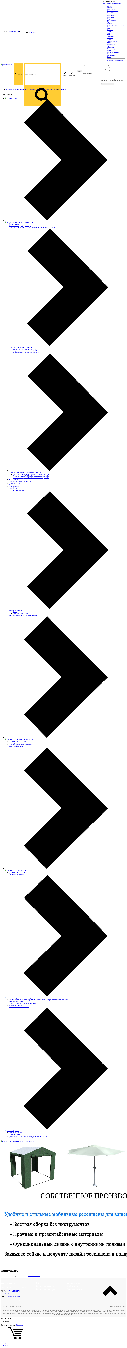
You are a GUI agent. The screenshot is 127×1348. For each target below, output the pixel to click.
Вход (65, 75)
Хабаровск (110, 36)
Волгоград (110, 23)
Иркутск (109, 22)
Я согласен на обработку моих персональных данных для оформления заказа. (112, 80)
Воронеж (110, 30)
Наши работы (49, 89)
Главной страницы (34, 1276)
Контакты (62, 89)
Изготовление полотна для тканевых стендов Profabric (46, 1290)
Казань (109, 27)
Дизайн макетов (72, 1286)
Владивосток (111, 44)
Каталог (20, 74)
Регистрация (71, 75)
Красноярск (110, 15)
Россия (109, 6)
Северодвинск (111, 20)
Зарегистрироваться (107, 84)
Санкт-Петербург (112, 41)
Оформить (19, 1325)
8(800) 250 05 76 (14, 31)
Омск (109, 42)
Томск (109, 31)
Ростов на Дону (112, 49)
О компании (15, 89)
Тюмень (109, 39)
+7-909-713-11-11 (7, 1294)
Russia (109, 57)
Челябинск (110, 12)
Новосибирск (111, 47)
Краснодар (110, 17)
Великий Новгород (113, 52)
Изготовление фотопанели (46, 1286)
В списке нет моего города (115, 60)
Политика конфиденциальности (116, 1306)
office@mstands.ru (34, 32)
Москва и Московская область (116, 25)
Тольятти (110, 38)
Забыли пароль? (88, 73)
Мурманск (110, 19)
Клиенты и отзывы (38, 89)
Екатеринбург (111, 9)
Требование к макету (74, 1289)
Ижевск (109, 7)
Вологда (109, 50)
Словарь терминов (74, 1283)
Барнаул (109, 54)
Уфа (108, 33)
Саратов (109, 14)
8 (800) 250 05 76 (14, 1291)
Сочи (108, 34)
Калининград (111, 55)
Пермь (109, 28)
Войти (79, 71)
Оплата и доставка (26, 89)
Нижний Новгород (113, 11)
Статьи (56, 89)
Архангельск (111, 46)
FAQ (37, 1283)
